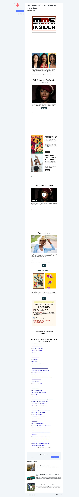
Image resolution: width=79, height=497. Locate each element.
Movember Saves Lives (35, 374)
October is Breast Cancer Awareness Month (38, 385)
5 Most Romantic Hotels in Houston (37, 348)
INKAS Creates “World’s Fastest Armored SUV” (39, 403)
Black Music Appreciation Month (37, 414)
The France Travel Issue (35, 396)
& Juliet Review (34, 352)
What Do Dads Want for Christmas (37, 365)
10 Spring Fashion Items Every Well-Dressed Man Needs (40, 441)
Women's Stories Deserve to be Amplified (38, 445)
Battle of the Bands (35, 394)
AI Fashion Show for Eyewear (36, 379)
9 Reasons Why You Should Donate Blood (38, 412)
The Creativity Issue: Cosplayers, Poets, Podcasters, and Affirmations (42, 399)
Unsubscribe (42, 448)
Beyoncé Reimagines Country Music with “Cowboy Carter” (41, 436)
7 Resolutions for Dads (35, 357)
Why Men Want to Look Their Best (37, 372)
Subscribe (20, 10)
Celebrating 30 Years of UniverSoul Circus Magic (39, 405)
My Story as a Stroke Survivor (36, 430)
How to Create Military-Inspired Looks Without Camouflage (41, 432)
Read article (47, 152)
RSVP (44, 265)
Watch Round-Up (34, 421)
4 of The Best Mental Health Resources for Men (39, 427)
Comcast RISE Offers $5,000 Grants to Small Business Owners (41, 425)
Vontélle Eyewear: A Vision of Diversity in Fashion (40, 401)
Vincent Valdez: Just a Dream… (37, 354)
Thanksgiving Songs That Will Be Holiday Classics (40, 368)
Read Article (44, 108)
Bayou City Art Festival (35, 381)
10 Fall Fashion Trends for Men (37, 390)
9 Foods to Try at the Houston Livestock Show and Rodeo (40, 443)
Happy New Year (34, 359)
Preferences (46, 448)
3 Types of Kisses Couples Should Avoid (38, 363)
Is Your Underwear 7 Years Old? (37, 383)
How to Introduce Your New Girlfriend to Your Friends (40, 370)
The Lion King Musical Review (37, 407)
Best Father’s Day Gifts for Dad (37, 418)
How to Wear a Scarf (35, 388)
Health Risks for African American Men (38, 416)
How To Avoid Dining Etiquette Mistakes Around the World (41, 410)
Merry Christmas (34, 361)
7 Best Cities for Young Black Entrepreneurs (39, 343)
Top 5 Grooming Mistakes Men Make (38, 423)
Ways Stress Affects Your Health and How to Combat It (41, 438)
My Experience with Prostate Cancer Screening (39, 392)
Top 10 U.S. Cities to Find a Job (37, 346)
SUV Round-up (34, 434)
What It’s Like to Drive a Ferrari (37, 350)
